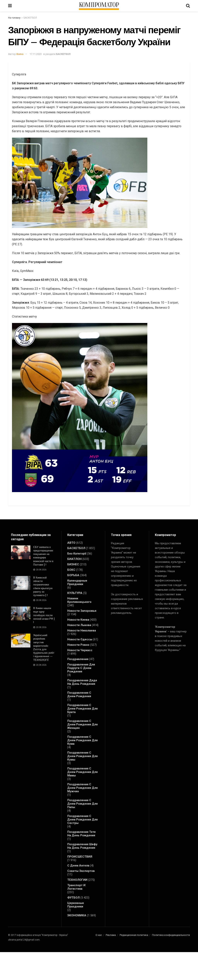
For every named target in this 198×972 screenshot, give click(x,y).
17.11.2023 (36, 54)
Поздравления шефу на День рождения (82, 846)
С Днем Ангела (78, 865)
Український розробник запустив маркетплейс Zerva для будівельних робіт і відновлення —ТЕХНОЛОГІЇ (43, 647)
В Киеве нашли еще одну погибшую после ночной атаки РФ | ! (44, 615)
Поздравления (77, 659)
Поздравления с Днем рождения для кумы (82, 756)
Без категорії (76, 553)
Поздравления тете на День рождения (81, 833)
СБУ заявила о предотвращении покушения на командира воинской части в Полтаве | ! (43, 555)
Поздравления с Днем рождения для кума (82, 740)
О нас (99, 935)
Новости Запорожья (81, 611)
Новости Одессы (79, 639)
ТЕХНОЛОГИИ (77, 880)
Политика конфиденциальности (171, 935)
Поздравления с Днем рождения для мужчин (82, 788)
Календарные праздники (77, 582)
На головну (14, 17)
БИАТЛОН (74, 559)
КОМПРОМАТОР (99, 5)
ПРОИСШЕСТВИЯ (79, 856)
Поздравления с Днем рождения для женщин (82, 724)
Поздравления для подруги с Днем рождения (81, 668)
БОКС (71, 570)
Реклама (111, 935)
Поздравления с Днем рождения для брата (82, 708)
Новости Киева (78, 619)
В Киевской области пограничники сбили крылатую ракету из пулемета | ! (43, 586)
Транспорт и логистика (76, 886)
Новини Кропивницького (79, 600)
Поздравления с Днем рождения (79, 694)
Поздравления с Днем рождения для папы (82, 803)
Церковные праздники (75, 904)
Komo (19, 54)
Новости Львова (79, 625)
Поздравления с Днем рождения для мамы (82, 772)
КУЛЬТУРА (74, 593)
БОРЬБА (73, 575)
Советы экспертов (81, 871)
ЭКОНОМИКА (76, 915)
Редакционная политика (134, 935)
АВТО (71, 542)
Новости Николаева (81, 630)
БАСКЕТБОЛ (30, 17)
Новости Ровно (78, 645)
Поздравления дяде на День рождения (82, 682)
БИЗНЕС (73, 564)
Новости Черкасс (79, 650)
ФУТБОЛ (73, 897)
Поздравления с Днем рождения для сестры (82, 819)
